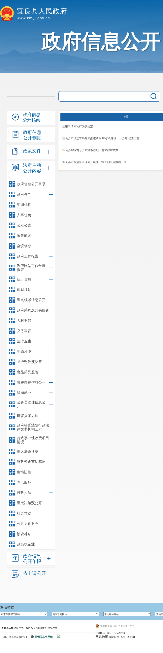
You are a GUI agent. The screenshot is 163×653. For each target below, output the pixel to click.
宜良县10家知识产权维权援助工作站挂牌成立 (90, 150)
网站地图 (101, 637)
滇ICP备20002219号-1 (15, 637)
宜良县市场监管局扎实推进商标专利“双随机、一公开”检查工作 (101, 138)
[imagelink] (58, 636)
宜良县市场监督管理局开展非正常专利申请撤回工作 (94, 162)
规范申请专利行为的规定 (77, 126)
